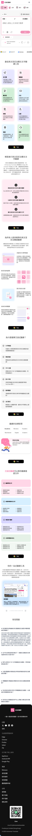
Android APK (6, 759)
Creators (24, 432)
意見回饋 (4, 773)
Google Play (5, 761)
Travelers (24, 429)
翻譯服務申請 (6, 783)
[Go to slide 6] (16, 610)
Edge (3, 737)
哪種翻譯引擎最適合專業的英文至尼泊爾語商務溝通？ (15, 682)
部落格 (4, 792)
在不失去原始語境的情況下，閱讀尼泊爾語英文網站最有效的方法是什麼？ (15, 653)
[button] (29, 2)
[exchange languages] (15, 19)
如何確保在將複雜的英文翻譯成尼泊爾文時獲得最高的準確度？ (15, 629)
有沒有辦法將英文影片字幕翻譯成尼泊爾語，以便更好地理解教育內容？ (15, 691)
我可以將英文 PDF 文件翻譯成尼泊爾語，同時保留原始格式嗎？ (15, 663)
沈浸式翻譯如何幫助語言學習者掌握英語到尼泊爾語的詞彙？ (15, 672)
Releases (4, 770)
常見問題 (4, 780)
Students (7, 429)
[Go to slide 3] (12, 610)
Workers (16, 429)
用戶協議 (4, 798)
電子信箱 (4, 795)
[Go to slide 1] (9, 610)
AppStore (5, 756)
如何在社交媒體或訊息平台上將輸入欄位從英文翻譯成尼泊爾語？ (15, 700)
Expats (17, 432)
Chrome (4, 740)
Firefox (4, 742)
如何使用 (4, 777)
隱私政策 (4, 802)
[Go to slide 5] (15, 610)
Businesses (8, 432)
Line (16, 821)
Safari (4, 745)
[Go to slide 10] (22, 610)
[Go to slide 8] (19, 610)
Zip (3, 748)
